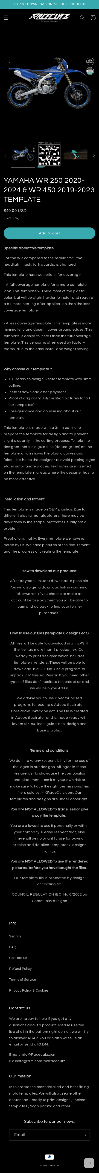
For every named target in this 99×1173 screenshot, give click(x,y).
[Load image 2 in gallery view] (49, 154)
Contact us (18, 958)
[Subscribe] (84, 1135)
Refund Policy (20, 969)
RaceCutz (54, 1166)
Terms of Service (22, 979)
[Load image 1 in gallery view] (23, 154)
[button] (6, 17)
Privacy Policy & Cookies (29, 990)
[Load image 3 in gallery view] (75, 154)
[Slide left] (5, 155)
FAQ (12, 947)
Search (15, 936)
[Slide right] (94, 155)
